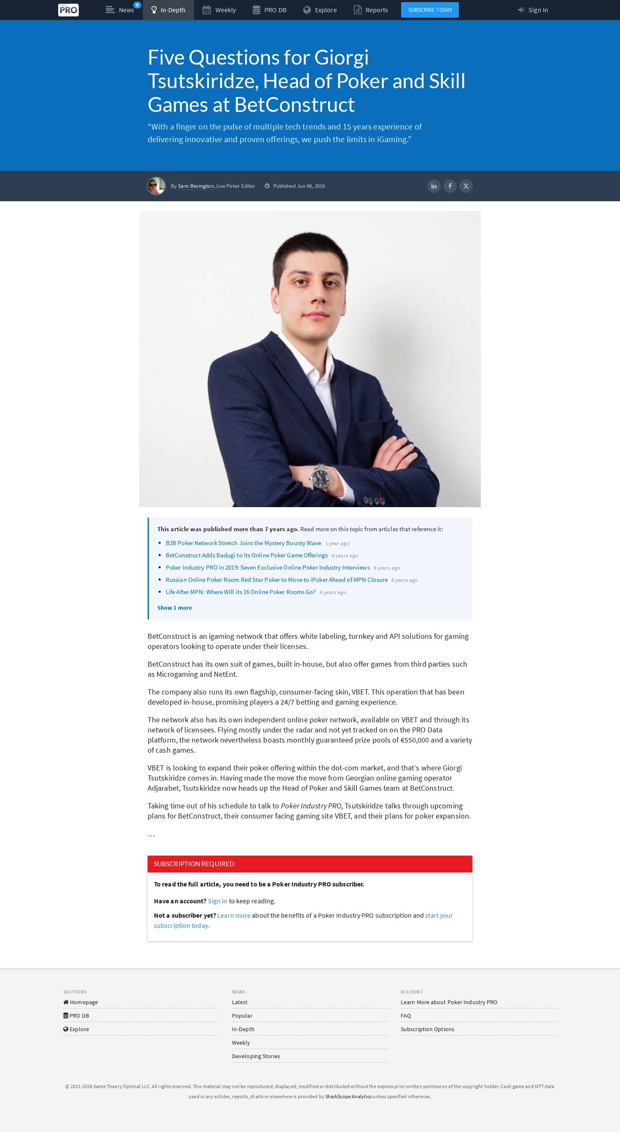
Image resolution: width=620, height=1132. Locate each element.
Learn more (234, 915)
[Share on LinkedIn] (434, 186)
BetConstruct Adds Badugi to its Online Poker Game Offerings (247, 555)
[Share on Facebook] (450, 186)
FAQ (406, 1015)
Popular (242, 1015)
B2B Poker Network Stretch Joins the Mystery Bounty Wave (243, 543)
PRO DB (78, 1015)
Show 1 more (174, 607)
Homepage (83, 1002)
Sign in (218, 901)
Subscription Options (427, 1029)
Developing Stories (256, 1056)
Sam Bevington (195, 185)
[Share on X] (466, 186)
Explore (78, 1029)
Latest (240, 1002)
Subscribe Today (430, 10)
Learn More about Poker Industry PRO (449, 1002)
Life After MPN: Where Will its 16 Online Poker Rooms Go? (241, 592)
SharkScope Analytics (348, 1096)
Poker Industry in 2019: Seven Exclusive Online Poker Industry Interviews (268, 567)
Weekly (241, 1042)
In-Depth (243, 1029)
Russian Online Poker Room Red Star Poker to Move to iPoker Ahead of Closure (277, 579)
